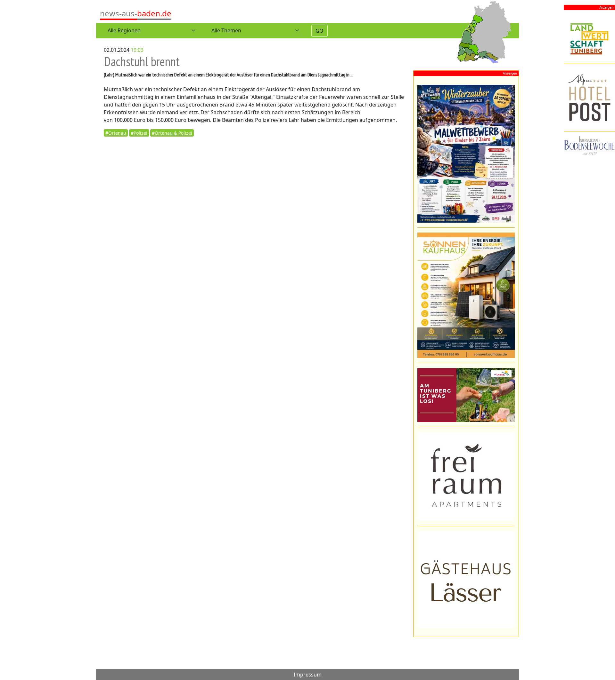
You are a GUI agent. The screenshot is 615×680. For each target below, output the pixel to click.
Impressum (308, 674)
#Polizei (139, 133)
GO (320, 30)
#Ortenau (115, 133)
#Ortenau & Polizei (172, 133)
